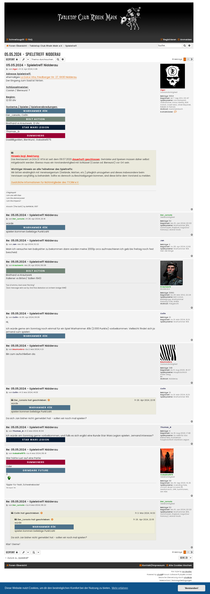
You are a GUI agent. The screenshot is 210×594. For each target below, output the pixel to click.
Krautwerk (165, 286)
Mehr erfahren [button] (120, 588)
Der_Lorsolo (166, 215)
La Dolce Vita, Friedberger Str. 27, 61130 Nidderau (49, 77)
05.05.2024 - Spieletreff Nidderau (32, 54)
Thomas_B (165, 427)
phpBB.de (188, 577)
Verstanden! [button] (191, 588)
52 (170, 221)
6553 (171, 96)
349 (170, 368)
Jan (162, 240)
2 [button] (188, 59)
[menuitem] (28, 39)
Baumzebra (166, 362)
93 (170, 481)
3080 (171, 293)
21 (170, 317)
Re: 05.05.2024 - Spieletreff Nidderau (32, 215)
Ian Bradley (187, 571)
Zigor (162, 90)
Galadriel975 (166, 474)
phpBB (159, 574)
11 (169, 431)
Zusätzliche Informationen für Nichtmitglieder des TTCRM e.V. (45, 182)
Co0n (163, 313)
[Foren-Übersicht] (99, 18)
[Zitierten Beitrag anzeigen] (48, 400)
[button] (191, 59)
